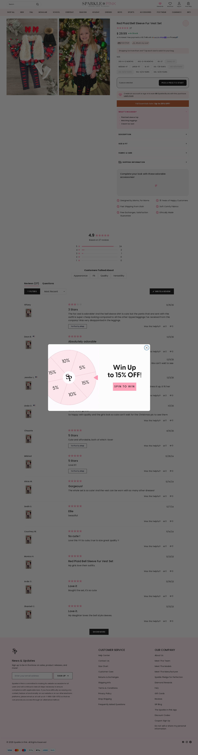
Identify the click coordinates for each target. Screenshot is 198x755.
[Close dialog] (146, 347)
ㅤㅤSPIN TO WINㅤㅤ (124, 386)
